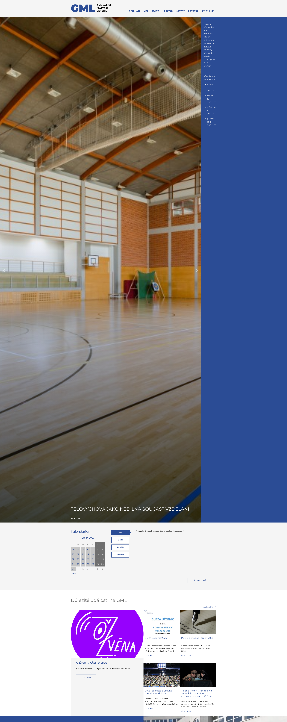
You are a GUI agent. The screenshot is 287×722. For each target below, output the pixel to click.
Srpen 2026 (88, 537)
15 (98, 554)
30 (88, 544)
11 (78, 554)
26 (83, 564)
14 (93, 554)
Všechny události (201, 580)
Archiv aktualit (209, 607)
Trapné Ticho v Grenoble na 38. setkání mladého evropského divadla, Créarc (196, 693)
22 (98, 559)
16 (102, 554)
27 (73, 544)
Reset (73, 573)
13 (88, 554)
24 (73, 564)
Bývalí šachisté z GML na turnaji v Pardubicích (158, 692)
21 (93, 559)
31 (93, 544)
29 (83, 544)
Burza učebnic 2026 (156, 638)
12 (83, 554)
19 (83, 559)
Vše (120, 532)
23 (103, 559)
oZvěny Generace (91, 662)
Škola (120, 540)
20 (88, 559)
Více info (86, 677)
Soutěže (120, 547)
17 (73, 559)
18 (78, 559)
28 (78, 544)
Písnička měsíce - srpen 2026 (197, 638)
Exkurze (120, 555)
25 (78, 564)
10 (73, 554)
